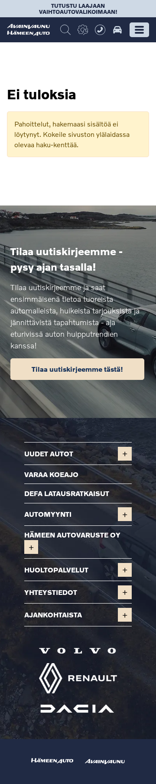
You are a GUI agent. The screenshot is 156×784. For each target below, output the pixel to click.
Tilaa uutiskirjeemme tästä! (77, 369)
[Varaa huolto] (83, 30)
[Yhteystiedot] (100, 30)
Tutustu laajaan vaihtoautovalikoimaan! (78, 9)
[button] (139, 29)
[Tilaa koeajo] (117, 30)
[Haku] (65, 30)
